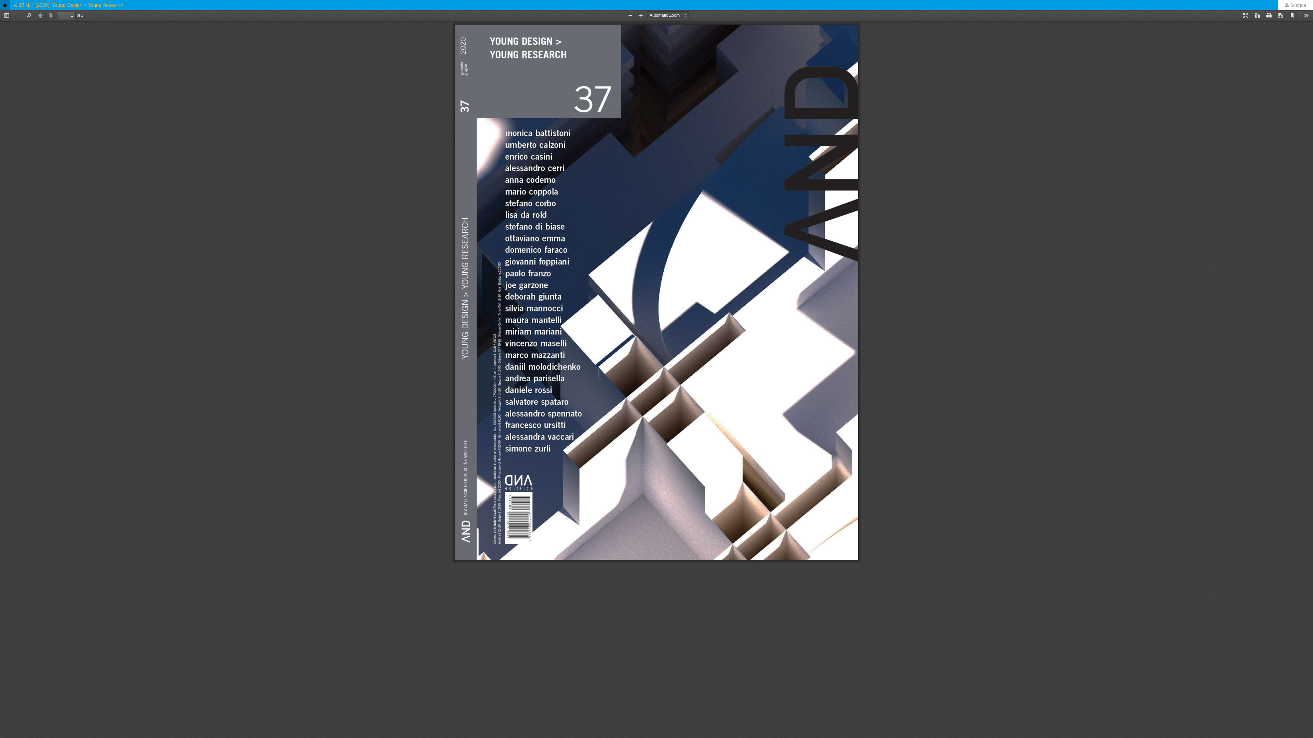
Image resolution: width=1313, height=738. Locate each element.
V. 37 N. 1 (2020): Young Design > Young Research (68, 5)
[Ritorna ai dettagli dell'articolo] (5, 5)
